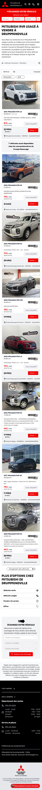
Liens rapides (7, 688)
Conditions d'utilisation (21, 677)
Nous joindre (7, 697)
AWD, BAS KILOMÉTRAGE (11, 306)
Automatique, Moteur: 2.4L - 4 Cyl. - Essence (16, 362)
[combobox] (5, 637)
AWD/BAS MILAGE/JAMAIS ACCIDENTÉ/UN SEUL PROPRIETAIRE (17, 192)
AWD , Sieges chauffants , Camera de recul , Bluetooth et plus (20, 482)
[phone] (33, 4)
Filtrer (7, 72)
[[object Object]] (39, 63)
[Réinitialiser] (14, 72)
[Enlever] (12, 77)
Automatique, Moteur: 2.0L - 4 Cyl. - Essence (16, 250)
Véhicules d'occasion (11, 63)
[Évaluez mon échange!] (38, 19)
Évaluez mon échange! (22, 654)
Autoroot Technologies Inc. (28, 755)
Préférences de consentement (13, 746)
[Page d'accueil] (3, 63)
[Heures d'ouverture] (29, 4)
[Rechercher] (25, 4)
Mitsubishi (23, 63)
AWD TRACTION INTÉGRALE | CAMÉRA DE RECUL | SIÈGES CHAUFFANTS (20, 118)
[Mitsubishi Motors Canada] (21, 770)
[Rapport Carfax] (33, 114)
